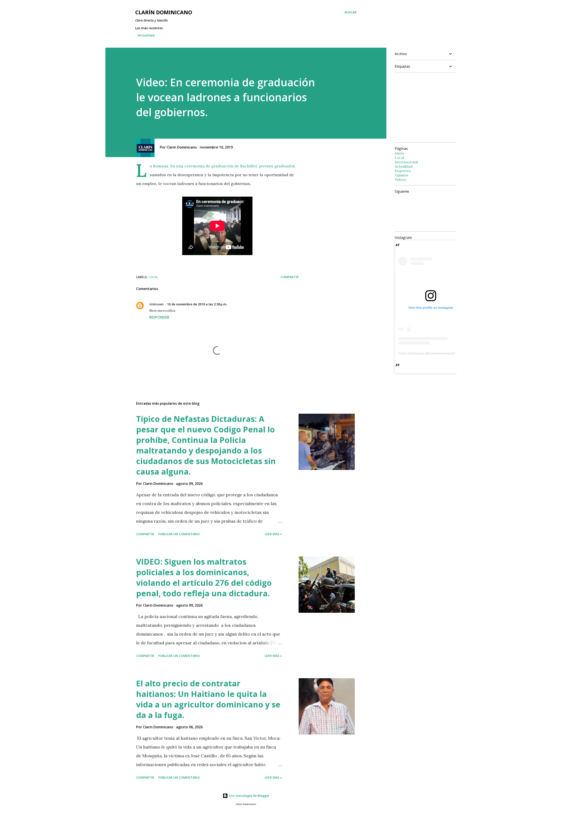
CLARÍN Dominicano (163, 12)
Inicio (399, 153)
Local (153, 277)
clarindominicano (441, 353)
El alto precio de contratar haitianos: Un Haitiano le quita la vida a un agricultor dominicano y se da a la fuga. (208, 699)
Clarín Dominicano (411, 353)
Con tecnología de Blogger (248, 796)
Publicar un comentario (179, 534)
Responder (159, 317)
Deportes (403, 171)
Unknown (156, 304)
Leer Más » (273, 534)
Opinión (401, 175)
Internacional (406, 162)
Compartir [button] (290, 277)
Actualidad (146, 35)
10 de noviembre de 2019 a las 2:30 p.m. (197, 304)
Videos (400, 179)
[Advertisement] (431, 107)
